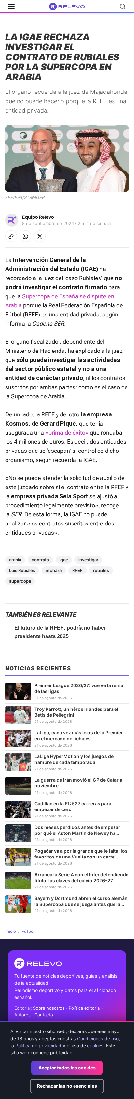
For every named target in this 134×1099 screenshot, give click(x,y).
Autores (22, 1014)
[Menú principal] (11, 6)
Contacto (43, 1014)
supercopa (20, 581)
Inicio (10, 931)
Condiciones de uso (98, 1038)
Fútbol (27, 931)
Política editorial (84, 1008)
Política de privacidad (38, 1045)
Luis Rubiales (22, 570)
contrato (40, 559)
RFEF (77, 570)
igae (64, 559)
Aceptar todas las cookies (67, 1067)
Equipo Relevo (38, 217)
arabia (15, 559)
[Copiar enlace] (11, 236)
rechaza (54, 570)
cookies (95, 1045)
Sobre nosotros (49, 1008)
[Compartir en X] (40, 236)
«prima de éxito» (66, 432)
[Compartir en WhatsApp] (25, 236)
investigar (88, 559)
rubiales (101, 570)
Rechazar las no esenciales (67, 1086)
